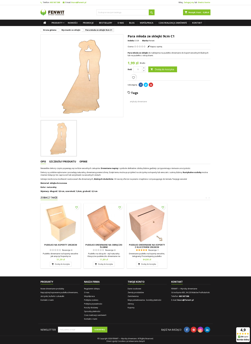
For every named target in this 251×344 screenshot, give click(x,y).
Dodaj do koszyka (162, 69)
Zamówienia (133, 296)
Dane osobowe (134, 288)
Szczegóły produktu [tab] (62, 161)
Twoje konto (136, 281)
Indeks (131, 40)
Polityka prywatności (93, 303)
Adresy (131, 303)
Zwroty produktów (136, 292)
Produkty (57, 22)
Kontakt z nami (47, 300)
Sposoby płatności (92, 311)
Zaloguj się (189, 2)
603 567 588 (55, 2)
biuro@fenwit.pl (78, 2)
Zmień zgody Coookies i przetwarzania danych (125, 341)
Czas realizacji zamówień (173, 22)
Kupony (131, 307)
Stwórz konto (204, 2)
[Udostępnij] (141, 85)
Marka (145, 40)
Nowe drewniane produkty (52, 288)
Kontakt (197, 22)
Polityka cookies (91, 300)
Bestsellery (105, 22)
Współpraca (146, 22)
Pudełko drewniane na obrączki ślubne (103, 245)
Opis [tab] (43, 161)
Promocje (88, 22)
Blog (132, 22)
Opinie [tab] (83, 161)
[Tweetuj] (146, 85)
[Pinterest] (151, 85)
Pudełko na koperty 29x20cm (60, 244)
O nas (121, 22)
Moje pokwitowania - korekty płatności (144, 300)
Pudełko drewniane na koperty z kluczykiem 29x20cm (147, 245)
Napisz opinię (156, 46)
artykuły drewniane (138, 101)
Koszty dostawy (91, 307)
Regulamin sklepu (92, 288)
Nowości (73, 22)
